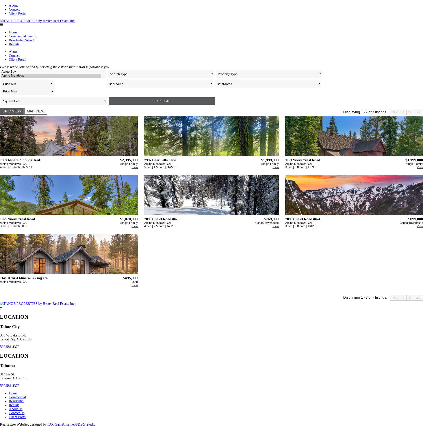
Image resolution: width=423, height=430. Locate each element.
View (135, 167)
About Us (15, 409)
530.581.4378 (9, 347)
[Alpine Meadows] (51, 76)
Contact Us (16, 413)
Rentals (14, 44)
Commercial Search (22, 36)
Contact (14, 9)
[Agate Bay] (51, 72)
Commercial (17, 397)
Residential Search (22, 40)
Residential (16, 401)
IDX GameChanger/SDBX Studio (71, 424)
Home (13, 32)
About (13, 5)
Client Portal (17, 13)
